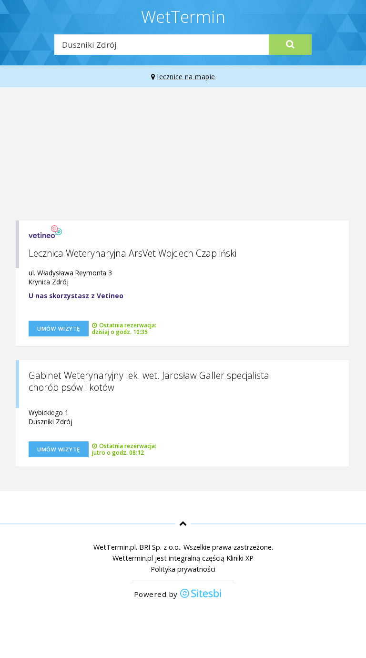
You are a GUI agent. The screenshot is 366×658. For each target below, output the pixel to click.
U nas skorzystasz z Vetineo (76, 295)
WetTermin (183, 16)
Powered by (157, 594)
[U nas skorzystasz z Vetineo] (45, 228)
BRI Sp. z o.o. (159, 547)
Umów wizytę (58, 328)
